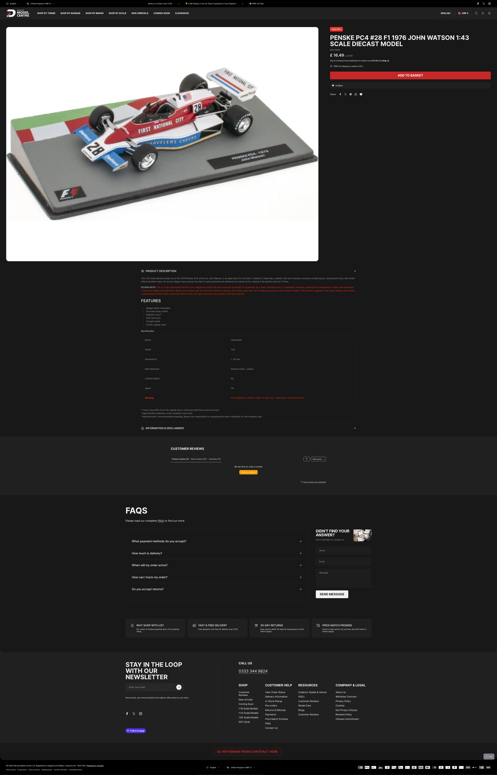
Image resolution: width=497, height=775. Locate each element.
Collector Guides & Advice (312, 692)
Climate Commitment (347, 719)
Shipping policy (46, 769)
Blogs (301, 710)
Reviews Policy (344, 714)
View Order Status (275, 692)
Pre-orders (271, 705)
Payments (270, 714)
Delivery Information (276, 696)
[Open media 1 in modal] (162, 144)
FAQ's (301, 696)
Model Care (304, 705)
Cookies (340, 705)
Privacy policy (22, 769)
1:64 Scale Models (248, 717)
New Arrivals (246, 699)
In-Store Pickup (273, 701)
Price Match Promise (276, 719)
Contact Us (271, 728)
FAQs (161, 520)
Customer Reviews (244, 694)
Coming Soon (246, 704)
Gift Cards (244, 722)
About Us (341, 692)
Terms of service (34, 769)
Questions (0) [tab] (215, 459)
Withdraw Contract (346, 696)
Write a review (248, 472)
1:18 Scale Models (248, 708)
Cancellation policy (75, 769)
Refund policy (11, 769)
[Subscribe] (178, 687)
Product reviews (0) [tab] (180, 459)
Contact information (61, 769)
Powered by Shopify (95, 765)
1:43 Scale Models (248, 713)
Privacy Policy (343, 701)
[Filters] (307, 459)
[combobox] (13, 3)
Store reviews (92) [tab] (199, 459)
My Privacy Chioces (346, 710)
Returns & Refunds (275, 710)
